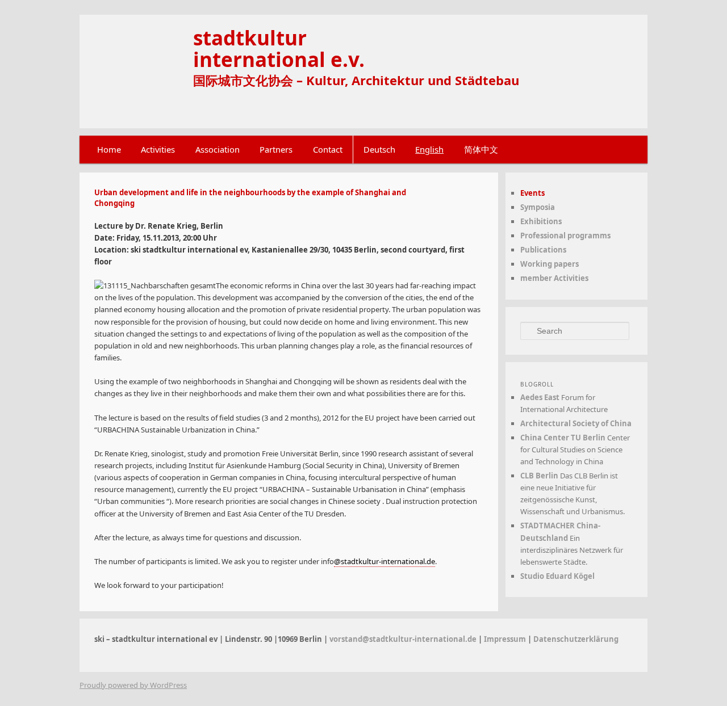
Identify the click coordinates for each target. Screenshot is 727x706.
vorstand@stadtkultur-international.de (403, 639)
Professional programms (565, 235)
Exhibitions (541, 221)
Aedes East (539, 397)
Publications (543, 250)
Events (532, 193)
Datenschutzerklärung (576, 639)
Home (109, 149)
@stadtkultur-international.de (384, 561)
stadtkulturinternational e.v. (279, 48)
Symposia (537, 207)
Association (217, 149)
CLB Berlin (539, 475)
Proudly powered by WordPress (133, 685)
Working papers (549, 264)
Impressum (505, 639)
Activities (158, 149)
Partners (276, 149)
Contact (327, 149)
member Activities (554, 278)
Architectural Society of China (576, 423)
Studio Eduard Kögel (557, 576)
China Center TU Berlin (562, 437)
